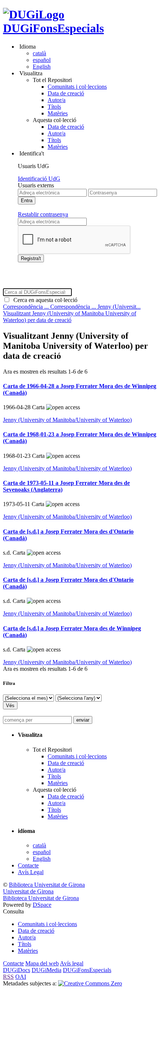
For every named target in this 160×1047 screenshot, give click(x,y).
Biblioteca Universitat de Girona (47, 885)
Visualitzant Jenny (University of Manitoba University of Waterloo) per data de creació (69, 316)
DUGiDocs (16, 970)
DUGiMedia (46, 970)
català (39, 53)
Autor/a (56, 100)
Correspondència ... (26, 306)
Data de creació (66, 93)
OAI (20, 977)
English (42, 66)
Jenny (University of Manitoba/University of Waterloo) (67, 420)
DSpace (42, 905)
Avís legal (71, 963)
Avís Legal (31, 872)
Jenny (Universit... (119, 306)
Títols (54, 107)
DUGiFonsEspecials (53, 28)
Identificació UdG (39, 178)
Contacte (28, 865)
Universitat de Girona (28, 891)
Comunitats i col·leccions (77, 86)
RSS (8, 977)
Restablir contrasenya (43, 214)
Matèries (58, 113)
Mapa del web (42, 963)
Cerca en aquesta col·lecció (43, 300)
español (42, 60)
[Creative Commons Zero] (90, 983)
